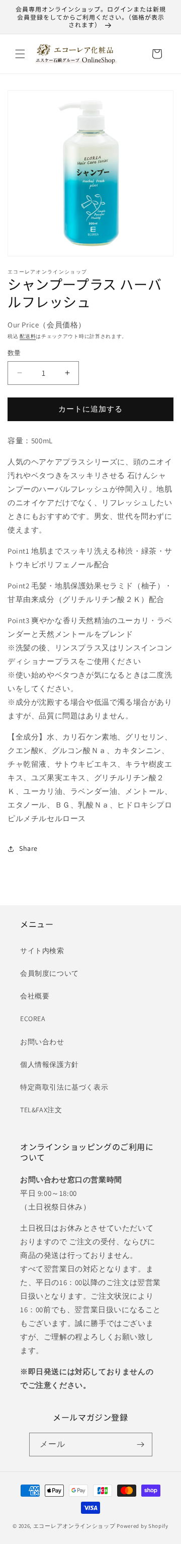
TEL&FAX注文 (41, 1109)
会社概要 (34, 995)
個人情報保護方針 (49, 1064)
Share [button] (28, 848)
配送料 (28, 336)
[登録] (141, 1444)
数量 (14, 353)
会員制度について (49, 973)
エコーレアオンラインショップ (74, 1525)
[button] (20, 54)
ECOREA (33, 1018)
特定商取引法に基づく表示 (64, 1087)
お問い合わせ (42, 1041)
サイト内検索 (42, 950)
